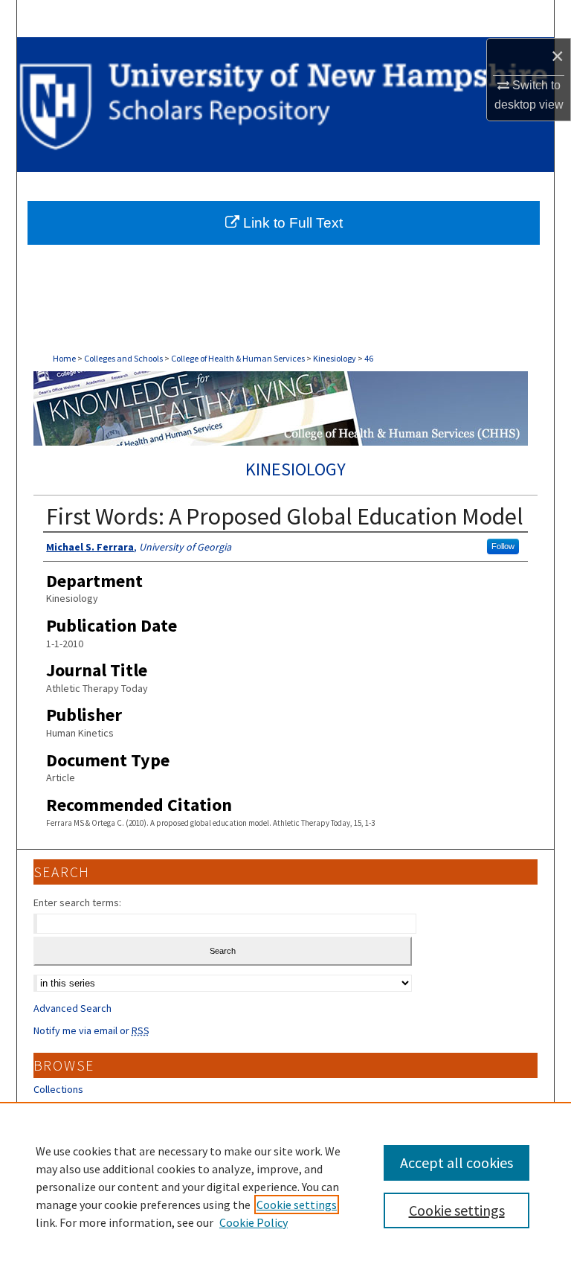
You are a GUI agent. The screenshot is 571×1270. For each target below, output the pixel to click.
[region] (285, 1186)
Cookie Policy (253, 1222)
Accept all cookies (456, 1162)
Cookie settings (297, 1204)
